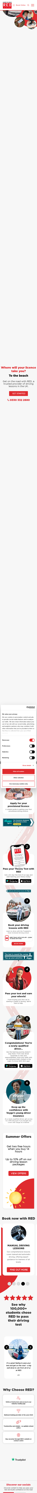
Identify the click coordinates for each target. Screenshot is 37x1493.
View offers (18, 1173)
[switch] (32, 745)
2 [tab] (13, 1285)
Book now (18, 943)
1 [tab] (8, 1285)
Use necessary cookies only (18, 784)
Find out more (19, 1272)
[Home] (7, 5)
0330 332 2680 (20, 400)
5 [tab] (27, 1285)
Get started (18, 394)
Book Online (20, 5)
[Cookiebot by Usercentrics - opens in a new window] (26, 707)
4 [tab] (22, 1285)
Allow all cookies (18, 771)
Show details (26, 765)
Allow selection (18, 777)
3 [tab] (18, 1285)
